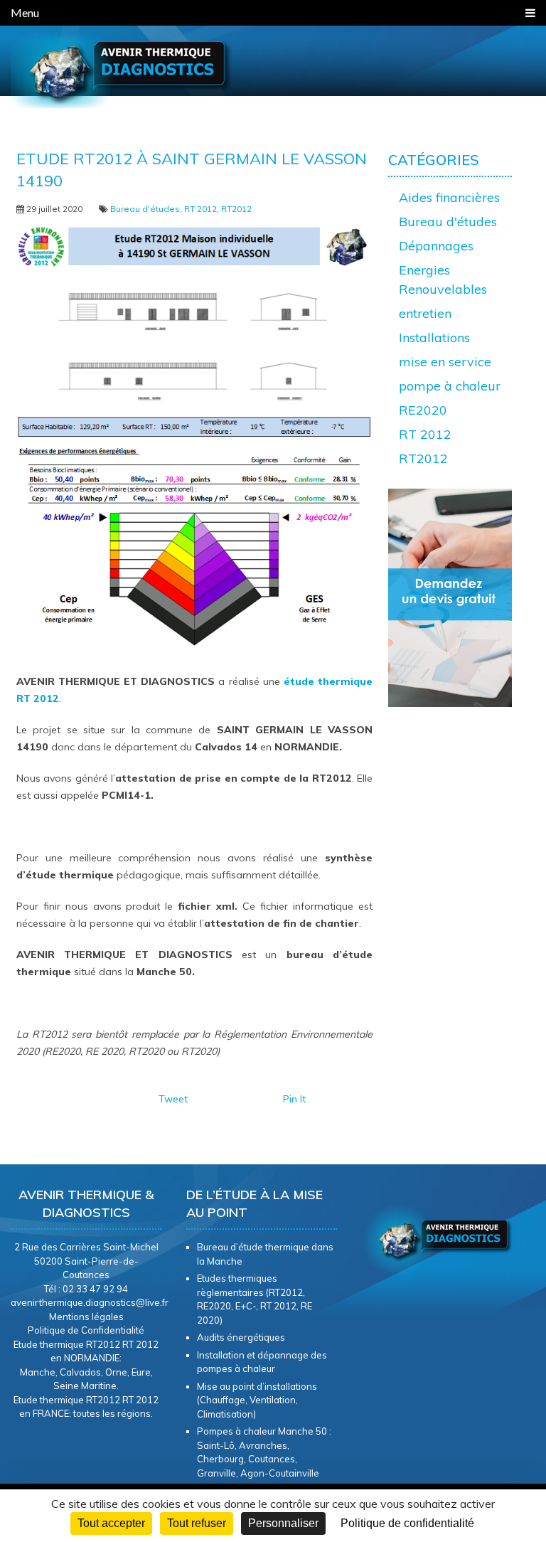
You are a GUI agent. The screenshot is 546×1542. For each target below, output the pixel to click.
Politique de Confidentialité (86, 1330)
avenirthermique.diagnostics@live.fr (89, 1302)
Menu (25, 12)
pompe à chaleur (449, 386)
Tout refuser (196, 1523)
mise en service (445, 361)
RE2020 (423, 410)
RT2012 (236, 208)
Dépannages (436, 246)
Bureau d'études (145, 208)
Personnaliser (283, 1523)
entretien (425, 313)
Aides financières (449, 197)
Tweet (173, 1098)
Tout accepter (111, 1523)
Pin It (294, 1098)
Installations (434, 337)
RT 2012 (200, 208)
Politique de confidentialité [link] (407, 1523)
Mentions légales (86, 1316)
